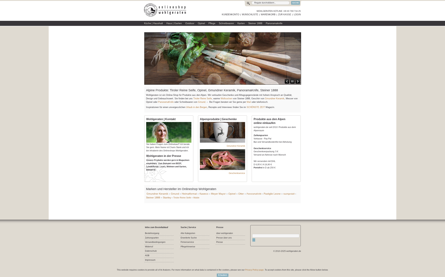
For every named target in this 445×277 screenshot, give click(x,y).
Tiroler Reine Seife (202, 98)
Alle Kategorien (188, 233)
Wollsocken (226, 98)
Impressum (150, 260)
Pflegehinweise (188, 246)
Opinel (232, 193)
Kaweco (204, 193)
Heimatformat (189, 193)
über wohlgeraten (224, 233)
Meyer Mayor (218, 193)
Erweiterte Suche (189, 238)
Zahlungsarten (152, 238)
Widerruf (149, 246)
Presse (219, 242)
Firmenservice (187, 242)
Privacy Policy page (254, 270)
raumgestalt (288, 194)
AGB (147, 255)
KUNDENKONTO (230, 14)
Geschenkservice (237, 173)
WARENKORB (268, 14)
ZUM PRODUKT (290, 63)
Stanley (167, 197)
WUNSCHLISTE (250, 14)
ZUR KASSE (284, 14)
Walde (196, 197)
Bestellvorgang (152, 233)
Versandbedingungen (155, 242)
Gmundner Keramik (274, 98)
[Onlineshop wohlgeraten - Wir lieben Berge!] (166, 10)
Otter (241, 193)
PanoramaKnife (166, 102)
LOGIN (297, 14)
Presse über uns (224, 238)
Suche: (249, 3)
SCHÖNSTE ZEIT (256, 107)
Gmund (201, 102)
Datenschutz (151, 251)
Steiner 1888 (153, 197)
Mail (248, 102)
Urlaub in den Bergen (196, 107)
